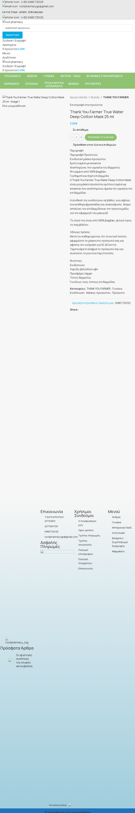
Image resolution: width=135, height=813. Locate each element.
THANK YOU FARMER (116, 97)
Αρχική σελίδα (78, 97)
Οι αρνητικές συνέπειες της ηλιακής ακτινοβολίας (24, 660)
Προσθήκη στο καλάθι (100, 137)
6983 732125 (123, 303)
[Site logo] (12, 22)
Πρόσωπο (118, 293)
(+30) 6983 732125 (32, 2)
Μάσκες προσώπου (98, 293)
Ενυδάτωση (77, 293)
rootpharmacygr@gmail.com (36, 6)
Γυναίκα (117, 288)
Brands (95, 97)
